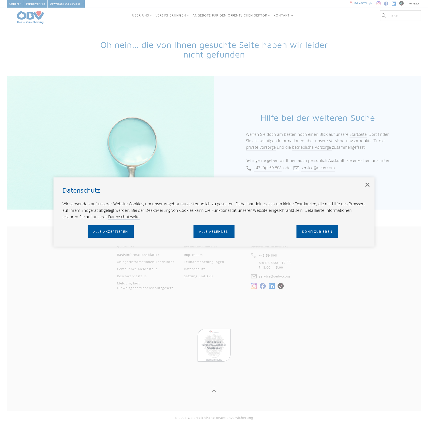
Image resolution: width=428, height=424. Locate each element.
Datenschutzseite (124, 216)
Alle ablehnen (214, 231)
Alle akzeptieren (110, 231)
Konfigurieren (317, 231)
